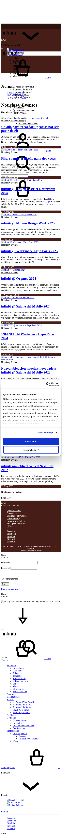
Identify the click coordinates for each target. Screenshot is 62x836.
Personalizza (29, 450)
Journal (10, 84)
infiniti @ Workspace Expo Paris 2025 (29, 251)
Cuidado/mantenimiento (23, 110)
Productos (11, 665)
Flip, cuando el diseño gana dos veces (28, 158)
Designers (17, 670)
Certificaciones (19, 728)
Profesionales (13, 115)
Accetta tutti (31, 441)
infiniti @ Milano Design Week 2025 (28, 223)
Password (5, 568)
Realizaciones (13, 81)
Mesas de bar (19, 689)
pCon (9, 526)
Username (5, 562)
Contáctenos (12, 513)
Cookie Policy (13, 518)
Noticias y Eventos (15, 92)
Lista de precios (20, 733)
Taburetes (17, 676)
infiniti (4, 40)
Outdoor (11, 694)
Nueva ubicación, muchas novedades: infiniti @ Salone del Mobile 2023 (28, 370)
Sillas (15, 673)
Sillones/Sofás (19, 678)
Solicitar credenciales (28, 123)
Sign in (5, 584)
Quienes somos (14, 510)
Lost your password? (10, 589)
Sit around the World (16, 98)
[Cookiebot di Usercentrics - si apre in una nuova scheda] (46, 384)
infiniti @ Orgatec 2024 (18, 278)
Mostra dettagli (45, 432)
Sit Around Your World (23, 86)
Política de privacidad (17, 516)
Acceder (22, 121)
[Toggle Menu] (2, 48)
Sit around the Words (22, 89)
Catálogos (11, 100)
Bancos (16, 683)
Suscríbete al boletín (16, 521)
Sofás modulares (20, 681)
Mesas (15, 686)
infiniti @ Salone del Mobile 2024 (25, 306)
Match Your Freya (15, 95)
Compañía (11, 717)
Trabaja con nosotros (16, 523)
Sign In (4, 811)
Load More (6, 498)
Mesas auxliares (20, 691)
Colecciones (18, 52)
